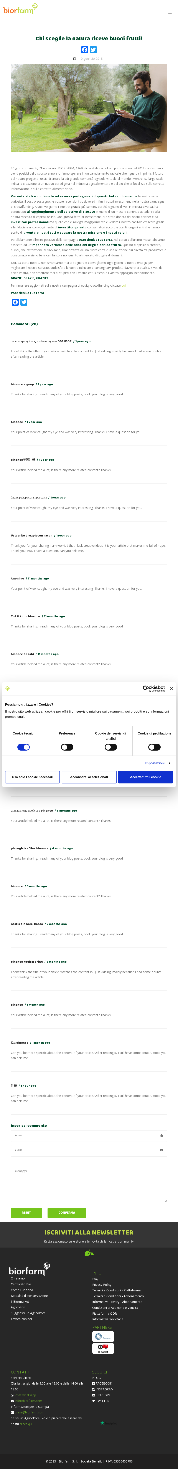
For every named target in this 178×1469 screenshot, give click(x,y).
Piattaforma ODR (104, 1313)
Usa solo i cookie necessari (32, 777)
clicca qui (26, 1424)
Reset (26, 1213)
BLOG (96, 1378)
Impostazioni (155, 763)
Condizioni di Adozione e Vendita (115, 1308)
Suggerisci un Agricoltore (28, 1313)
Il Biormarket (20, 1301)
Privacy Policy (101, 1284)
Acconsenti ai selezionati (89, 777)
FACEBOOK (103, 1383)
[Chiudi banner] (171, 688)
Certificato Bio (21, 1284)
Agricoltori (18, 1307)
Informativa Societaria (107, 1319)
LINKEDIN (102, 1395)
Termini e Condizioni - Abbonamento (118, 1296)
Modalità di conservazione (29, 1296)
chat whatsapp (25, 1395)
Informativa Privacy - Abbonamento (117, 1302)
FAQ (95, 1279)
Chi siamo (18, 1278)
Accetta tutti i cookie (145, 777)
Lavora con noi (21, 1319)
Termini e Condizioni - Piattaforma (116, 1290)
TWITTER (102, 1401)
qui (124, 285)
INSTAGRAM (104, 1389)
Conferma (66, 1213)
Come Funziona (22, 1290)
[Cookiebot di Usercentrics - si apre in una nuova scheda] (146, 688)
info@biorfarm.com (28, 1401)
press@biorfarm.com (29, 1412)
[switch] (67, 747)
